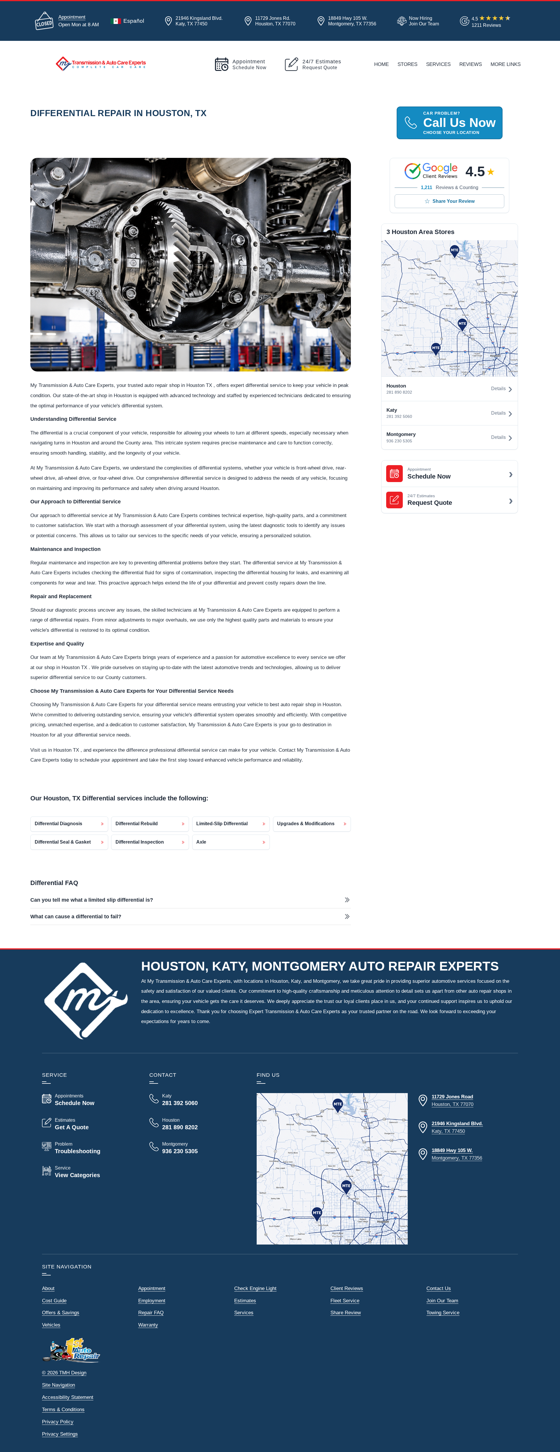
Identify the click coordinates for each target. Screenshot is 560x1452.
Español (133, 21)
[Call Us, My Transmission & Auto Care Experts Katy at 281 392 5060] (196, 1100)
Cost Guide (54, 1300)
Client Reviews (346, 1288)
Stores (407, 64)
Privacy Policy (58, 1422)
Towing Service (442, 1312)
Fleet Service (344, 1300)
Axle (201, 842)
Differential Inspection (140, 842)
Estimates (245, 1300)
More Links (506, 64)
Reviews (470, 64)
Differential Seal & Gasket (63, 842)
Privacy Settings (60, 1434)
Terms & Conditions (63, 1409)
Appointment (71, 17)
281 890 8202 (399, 392)
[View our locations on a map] (332, 1168)
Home (381, 64)
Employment (151, 1300)
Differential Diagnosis (58, 823)
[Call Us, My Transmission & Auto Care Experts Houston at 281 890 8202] (196, 1124)
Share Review (345, 1312)
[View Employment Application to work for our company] (417, 21)
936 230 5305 (399, 441)
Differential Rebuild (137, 823)
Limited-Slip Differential (222, 823)
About (48, 1288)
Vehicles (51, 1325)
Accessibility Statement (67, 1397)
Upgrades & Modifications (306, 823)
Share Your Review (454, 201)
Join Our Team (442, 1300)
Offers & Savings (60, 1312)
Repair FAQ (151, 1312)
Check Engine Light (255, 1288)
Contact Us (438, 1288)
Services (438, 64)
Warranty (148, 1325)
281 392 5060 (399, 416)
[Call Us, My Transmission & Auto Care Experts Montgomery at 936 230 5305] (196, 1148)
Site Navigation (58, 1385)
